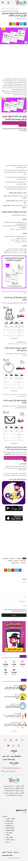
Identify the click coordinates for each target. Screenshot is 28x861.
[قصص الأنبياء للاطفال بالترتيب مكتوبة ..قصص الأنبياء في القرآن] (22, 687)
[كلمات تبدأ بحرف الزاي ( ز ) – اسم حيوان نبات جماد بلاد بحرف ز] (22, 715)
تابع (14, 661)
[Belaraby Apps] (18, 2)
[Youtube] (8, 746)
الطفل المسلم (16, 685)
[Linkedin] (10, 740)
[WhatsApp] (14, 23)
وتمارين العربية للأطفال (17, 343)
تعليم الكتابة (10, 560)
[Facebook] (24, 23)
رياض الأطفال (12, 8)
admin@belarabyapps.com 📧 (11, 768)
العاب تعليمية (16, 713)
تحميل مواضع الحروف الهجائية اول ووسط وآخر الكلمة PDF (15, 458)
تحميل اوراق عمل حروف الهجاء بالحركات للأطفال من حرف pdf (14, 124)
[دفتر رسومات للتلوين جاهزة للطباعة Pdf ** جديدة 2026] (22, 706)
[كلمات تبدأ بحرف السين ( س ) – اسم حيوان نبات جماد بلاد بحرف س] (22, 724)
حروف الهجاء (23, 562)
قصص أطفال (16, 694)
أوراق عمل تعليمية (5, 8)
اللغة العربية (16, 560)
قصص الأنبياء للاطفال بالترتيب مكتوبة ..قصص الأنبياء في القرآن (11, 687)
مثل (5, 661)
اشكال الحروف (19, 558)
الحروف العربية (5, 558)
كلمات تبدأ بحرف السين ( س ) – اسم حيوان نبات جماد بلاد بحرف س (11, 725)
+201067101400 (9, 771)
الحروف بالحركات (22, 560)
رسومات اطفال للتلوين (14, 704)
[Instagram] (16, 740)
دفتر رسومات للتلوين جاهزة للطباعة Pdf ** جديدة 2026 (12, 706)
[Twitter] (21, 23)
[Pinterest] (17, 23)
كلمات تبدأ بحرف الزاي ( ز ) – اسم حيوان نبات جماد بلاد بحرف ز (11, 715)
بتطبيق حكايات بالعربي (7, 475)
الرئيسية (17, 8)
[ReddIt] (10, 23)
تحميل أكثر (14, 731)
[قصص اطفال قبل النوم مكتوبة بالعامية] (22, 696)
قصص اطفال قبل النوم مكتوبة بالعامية (12, 697)
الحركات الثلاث (12, 558)
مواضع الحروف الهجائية (15, 562)
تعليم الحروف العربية (6, 10)
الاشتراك (14, 669)
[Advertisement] (14, 62)
